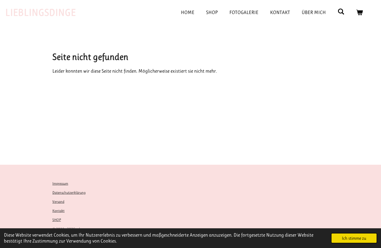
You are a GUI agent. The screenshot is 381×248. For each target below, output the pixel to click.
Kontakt (58, 211)
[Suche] (341, 11)
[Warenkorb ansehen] (359, 12)
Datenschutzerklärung (69, 192)
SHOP (56, 220)
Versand (58, 201)
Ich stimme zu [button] (354, 238)
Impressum (60, 183)
